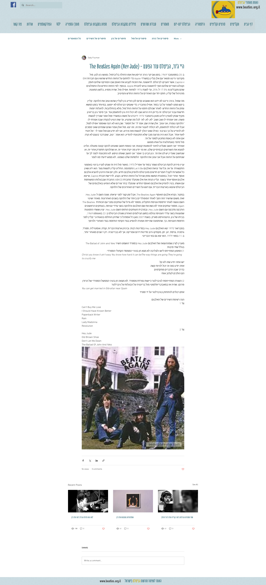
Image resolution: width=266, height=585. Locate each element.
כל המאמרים (74, 38)
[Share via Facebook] (83, 460)
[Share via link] (103, 460)
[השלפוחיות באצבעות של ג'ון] (133, 501)
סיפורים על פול (138, 38)
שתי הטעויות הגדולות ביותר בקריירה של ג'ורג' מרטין (177, 517)
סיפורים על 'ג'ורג (160, 38)
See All (195, 485)
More (176, 38)
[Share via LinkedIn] (96, 460)
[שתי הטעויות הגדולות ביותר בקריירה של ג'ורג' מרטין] (178, 501)
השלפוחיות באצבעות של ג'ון (125, 517)
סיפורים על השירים (96, 38)
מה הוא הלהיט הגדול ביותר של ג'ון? (82, 517)
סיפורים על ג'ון (118, 38)
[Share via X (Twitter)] (90, 460)
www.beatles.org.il (110, 581)
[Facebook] (13, 4)
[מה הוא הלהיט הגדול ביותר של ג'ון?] (88, 501)
